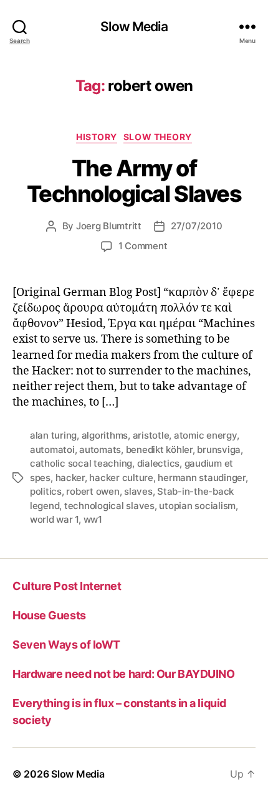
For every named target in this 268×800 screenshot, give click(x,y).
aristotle (151, 435)
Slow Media (133, 26)
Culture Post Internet (67, 586)
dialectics (158, 463)
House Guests (49, 615)
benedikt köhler (159, 449)
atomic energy (205, 435)
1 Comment (143, 246)
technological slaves (109, 506)
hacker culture (121, 477)
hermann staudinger (201, 477)
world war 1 (54, 519)
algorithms (105, 435)
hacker (70, 477)
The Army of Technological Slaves (134, 181)
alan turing (53, 435)
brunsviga (219, 449)
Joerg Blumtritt (108, 226)
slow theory (157, 136)
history (96, 136)
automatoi (52, 449)
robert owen (92, 491)
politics (46, 491)
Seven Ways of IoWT (66, 644)
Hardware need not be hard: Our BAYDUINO (123, 673)
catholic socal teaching (81, 463)
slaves (138, 491)
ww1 (93, 519)
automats (100, 449)
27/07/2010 (196, 226)
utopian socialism (197, 506)
